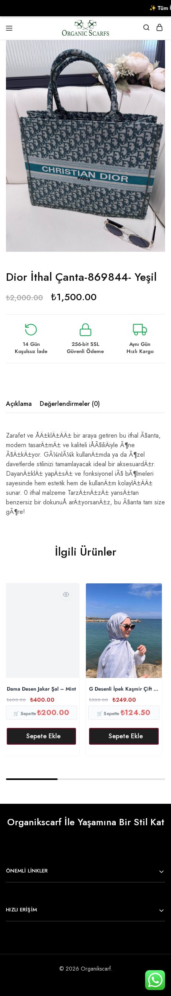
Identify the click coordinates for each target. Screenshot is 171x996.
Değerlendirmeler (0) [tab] (70, 403)
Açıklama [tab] (19, 403)
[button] (41, 736)
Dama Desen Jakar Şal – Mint (41, 689)
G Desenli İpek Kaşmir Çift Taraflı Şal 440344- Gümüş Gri (124, 689)
